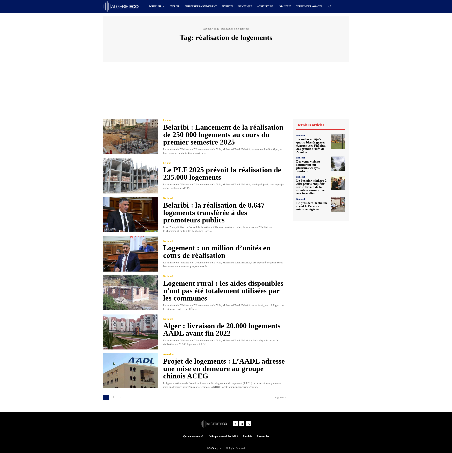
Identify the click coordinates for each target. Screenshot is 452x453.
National (168, 198)
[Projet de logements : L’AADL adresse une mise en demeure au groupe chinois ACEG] (130, 370)
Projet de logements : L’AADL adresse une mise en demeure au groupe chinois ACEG (224, 368)
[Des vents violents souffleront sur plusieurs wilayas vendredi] (338, 164)
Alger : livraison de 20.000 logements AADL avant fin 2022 (221, 329)
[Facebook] (235, 423)
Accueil (207, 28)
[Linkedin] (241, 423)
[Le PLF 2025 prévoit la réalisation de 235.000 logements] (130, 176)
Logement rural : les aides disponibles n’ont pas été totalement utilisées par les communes (223, 290)
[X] (248, 423)
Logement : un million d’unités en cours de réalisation (216, 251)
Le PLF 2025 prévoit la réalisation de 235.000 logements (222, 173)
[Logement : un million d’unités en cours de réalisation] (130, 254)
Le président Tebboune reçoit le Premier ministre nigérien (312, 206)
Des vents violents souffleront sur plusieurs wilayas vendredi (308, 166)
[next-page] (120, 397)
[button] (329, 6)
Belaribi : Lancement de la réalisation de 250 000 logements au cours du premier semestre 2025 (223, 134)
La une (167, 120)
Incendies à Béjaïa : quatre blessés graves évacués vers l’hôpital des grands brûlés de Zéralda (311, 145)
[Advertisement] (226, 92)
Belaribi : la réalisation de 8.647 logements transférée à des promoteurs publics (214, 212)
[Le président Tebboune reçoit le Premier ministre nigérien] (338, 204)
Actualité (168, 354)
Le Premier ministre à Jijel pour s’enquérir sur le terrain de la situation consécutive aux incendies (311, 187)
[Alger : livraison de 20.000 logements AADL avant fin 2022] (130, 332)
